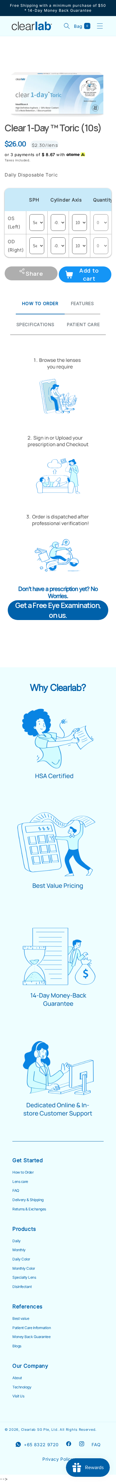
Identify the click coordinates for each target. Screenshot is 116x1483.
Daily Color (21, 1259)
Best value (20, 1318)
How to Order (22, 1172)
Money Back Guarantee (31, 1337)
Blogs (16, 1346)
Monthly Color (23, 1268)
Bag (82, 26)
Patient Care (83, 324)
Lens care (20, 1181)
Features (82, 303)
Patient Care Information (31, 1328)
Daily (16, 1241)
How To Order (40, 303)
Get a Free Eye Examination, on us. (58, 610)
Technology (21, 1387)
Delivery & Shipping (28, 1200)
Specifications (35, 324)
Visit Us (18, 1396)
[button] (100, 26)
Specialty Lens (24, 1277)
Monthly (19, 1250)
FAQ (15, 1190)
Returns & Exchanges (29, 1209)
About (17, 1378)
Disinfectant (22, 1287)
